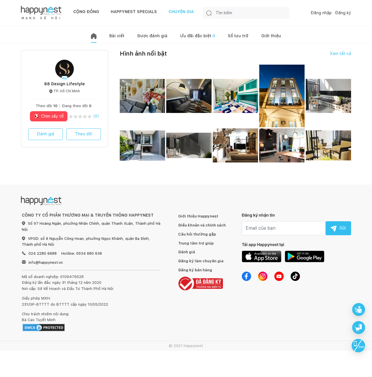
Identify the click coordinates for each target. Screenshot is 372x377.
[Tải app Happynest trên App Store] (261, 256)
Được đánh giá (152, 35)
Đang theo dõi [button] (77, 106)
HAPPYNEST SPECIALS (134, 11)
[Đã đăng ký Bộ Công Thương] (200, 283)
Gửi (342, 228)
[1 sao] (71, 116)
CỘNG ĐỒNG (86, 11)
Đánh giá (45, 134)
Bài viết (116, 35)
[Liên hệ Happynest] (358, 345)
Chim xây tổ (52, 116)
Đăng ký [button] (343, 12)
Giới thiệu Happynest (198, 216)
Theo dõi (83, 134)
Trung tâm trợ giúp (196, 243)
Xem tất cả (340, 53)
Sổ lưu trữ (238, 35)
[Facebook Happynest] (246, 275)
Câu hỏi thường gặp (197, 234)
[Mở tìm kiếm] (209, 13)
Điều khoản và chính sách (202, 225)
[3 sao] (80, 116)
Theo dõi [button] (47, 106)
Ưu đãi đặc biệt (197, 35)
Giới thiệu (271, 35)
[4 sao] (85, 116)
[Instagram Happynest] (262, 275)
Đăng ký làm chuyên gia (200, 261)
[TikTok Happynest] (295, 275)
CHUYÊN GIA (181, 11)
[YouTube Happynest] (279, 275)
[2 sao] (76, 116)
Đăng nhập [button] (321, 12)
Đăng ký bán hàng (195, 270)
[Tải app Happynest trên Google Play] (304, 256)
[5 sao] (89, 116)
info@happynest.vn (45, 262)
